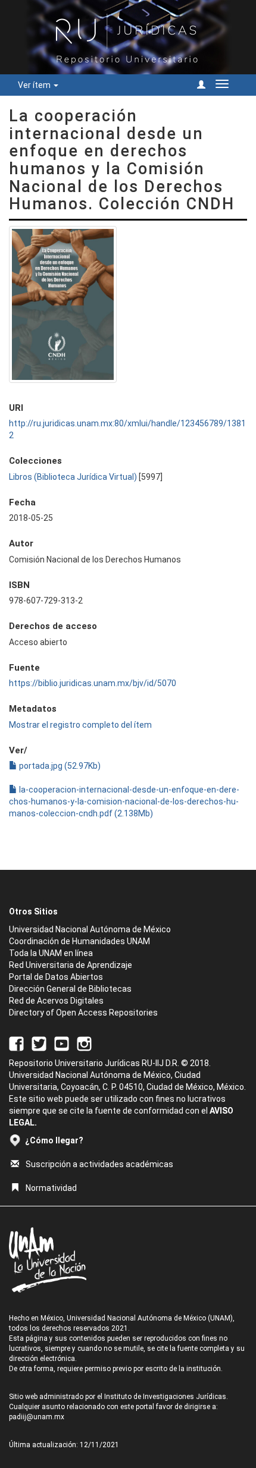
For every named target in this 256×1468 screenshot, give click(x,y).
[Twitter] (39, 1043)
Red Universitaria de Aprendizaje (70, 965)
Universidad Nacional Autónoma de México (90, 929)
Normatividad (51, 1188)
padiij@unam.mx (36, 1417)
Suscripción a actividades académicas (99, 1164)
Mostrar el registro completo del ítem (80, 725)
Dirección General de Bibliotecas (70, 989)
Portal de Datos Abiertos (56, 977)
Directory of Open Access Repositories (83, 1012)
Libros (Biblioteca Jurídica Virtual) (73, 477)
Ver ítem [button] (35, 85)
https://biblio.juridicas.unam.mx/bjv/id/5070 (92, 683)
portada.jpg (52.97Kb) (59, 766)
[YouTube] (61, 1043)
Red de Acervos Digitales (56, 1000)
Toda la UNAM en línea (51, 953)
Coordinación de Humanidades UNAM (79, 941)
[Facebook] (16, 1043)
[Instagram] (84, 1043)
